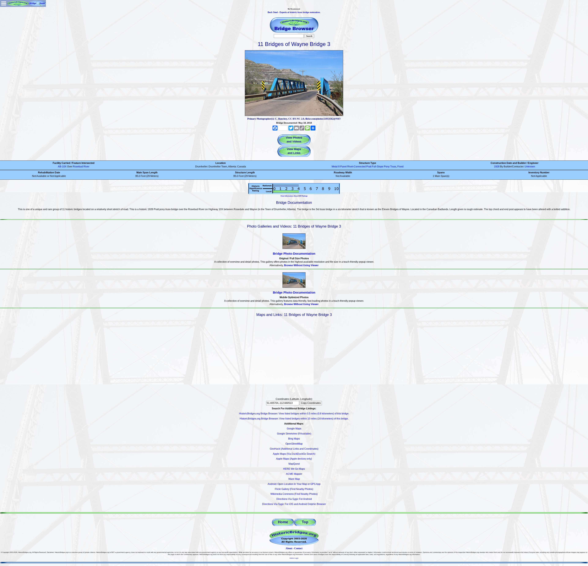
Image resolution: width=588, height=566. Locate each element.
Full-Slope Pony (381, 166)
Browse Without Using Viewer (301, 265)
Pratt (368, 166)
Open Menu (3, 3)
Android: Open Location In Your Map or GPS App (294, 484)
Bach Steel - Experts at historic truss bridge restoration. (294, 12)
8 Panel (342, 166)
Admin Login (294, 558)
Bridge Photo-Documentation (294, 253)
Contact (298, 548)
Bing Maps (294, 438)
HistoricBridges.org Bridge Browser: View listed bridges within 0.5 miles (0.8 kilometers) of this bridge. (294, 413)
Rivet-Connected (356, 166)
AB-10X (62, 166)
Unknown (530, 166)
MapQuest (294, 463)
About (289, 548)
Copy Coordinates (311, 403)
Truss (393, 166)
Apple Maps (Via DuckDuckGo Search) (294, 454)
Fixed (400, 166)
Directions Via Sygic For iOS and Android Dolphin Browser (294, 504)
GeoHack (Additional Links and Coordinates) (294, 448)
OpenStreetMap (294, 443)
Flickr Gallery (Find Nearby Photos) (294, 489)
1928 (496, 166)
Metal (335, 166)
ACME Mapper (294, 474)
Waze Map (294, 479)
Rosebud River (81, 166)
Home (283, 522)
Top (305, 522)
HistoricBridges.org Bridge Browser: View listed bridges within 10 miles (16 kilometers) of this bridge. (294, 418)
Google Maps (294, 428)
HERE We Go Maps (294, 469)
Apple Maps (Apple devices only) (294, 458)
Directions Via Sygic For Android (294, 499)
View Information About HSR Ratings (294, 196)
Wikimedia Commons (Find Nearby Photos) (294, 494)
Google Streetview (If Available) (294, 433)
